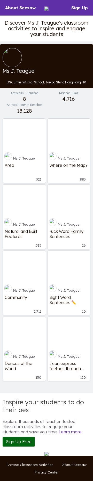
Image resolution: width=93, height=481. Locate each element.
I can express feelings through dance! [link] (65, 366)
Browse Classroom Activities (29, 465)
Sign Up (79, 7)
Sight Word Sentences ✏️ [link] (62, 300)
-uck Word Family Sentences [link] (66, 234)
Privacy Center (47, 472)
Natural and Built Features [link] (21, 234)
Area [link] (9, 165)
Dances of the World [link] (18, 366)
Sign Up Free (19, 441)
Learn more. (70, 431)
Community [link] (16, 297)
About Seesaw (20, 7)
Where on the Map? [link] (68, 165)
